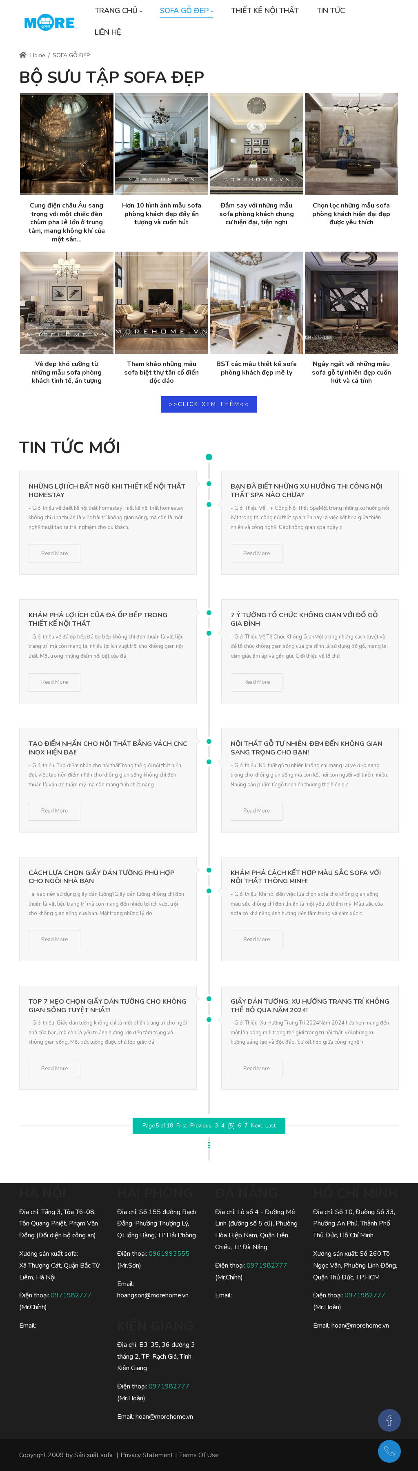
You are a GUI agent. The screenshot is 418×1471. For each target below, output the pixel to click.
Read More (54, 553)
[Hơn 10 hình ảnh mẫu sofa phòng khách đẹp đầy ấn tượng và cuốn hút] (162, 144)
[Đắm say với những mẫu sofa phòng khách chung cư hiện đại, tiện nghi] (256, 144)
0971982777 (71, 1295)
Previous (200, 1125)
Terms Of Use (199, 1455)
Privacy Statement (146, 1455)
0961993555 (169, 1253)
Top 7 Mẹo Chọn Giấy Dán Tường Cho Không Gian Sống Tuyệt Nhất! (108, 1006)
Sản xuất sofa (93, 1455)
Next (256, 1125)
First (181, 1125)
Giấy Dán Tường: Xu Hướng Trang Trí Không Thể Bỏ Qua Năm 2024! (310, 1006)
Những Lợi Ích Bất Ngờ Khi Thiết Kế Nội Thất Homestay (107, 491)
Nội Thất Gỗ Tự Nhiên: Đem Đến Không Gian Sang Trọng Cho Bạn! (306, 748)
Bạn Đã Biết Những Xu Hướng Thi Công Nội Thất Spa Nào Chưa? (306, 491)
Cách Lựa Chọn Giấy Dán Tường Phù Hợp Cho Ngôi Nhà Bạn (102, 877)
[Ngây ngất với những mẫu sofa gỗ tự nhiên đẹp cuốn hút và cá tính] (351, 303)
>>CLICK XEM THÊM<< (209, 404)
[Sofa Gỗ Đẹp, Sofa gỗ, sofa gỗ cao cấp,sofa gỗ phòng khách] (49, 21)
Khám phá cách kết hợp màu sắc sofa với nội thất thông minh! (306, 877)
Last (270, 1125)
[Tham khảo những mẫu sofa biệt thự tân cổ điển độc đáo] (162, 303)
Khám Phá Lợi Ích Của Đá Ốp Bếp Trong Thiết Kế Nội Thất (98, 619)
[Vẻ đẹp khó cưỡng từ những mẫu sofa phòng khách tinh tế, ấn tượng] (66, 303)
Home (37, 55)
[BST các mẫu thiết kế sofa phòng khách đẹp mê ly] (256, 303)
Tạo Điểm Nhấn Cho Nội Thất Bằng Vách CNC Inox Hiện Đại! (108, 748)
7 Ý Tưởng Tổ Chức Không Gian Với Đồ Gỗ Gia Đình (304, 619)
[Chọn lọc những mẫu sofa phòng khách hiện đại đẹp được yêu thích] (351, 144)
